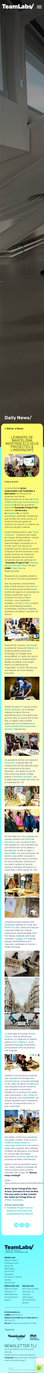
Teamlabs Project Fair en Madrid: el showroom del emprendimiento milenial (20, 1210)
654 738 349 (27, 1300)
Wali (27, 603)
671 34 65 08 (9, 1297)
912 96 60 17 (9, 1277)
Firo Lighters (20, 1042)
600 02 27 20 (9, 1320)
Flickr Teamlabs (14, 1200)
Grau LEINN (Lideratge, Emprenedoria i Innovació (22, 502)
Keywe (8, 565)
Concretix (10, 763)
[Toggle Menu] (39, 7)
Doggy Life (21, 938)
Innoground (32, 1084)
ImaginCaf (11, 513)
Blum (25, 565)
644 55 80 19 (17, 1315)
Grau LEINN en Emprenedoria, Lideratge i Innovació (21, 1143)
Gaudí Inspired (12, 1081)
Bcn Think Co (30, 1095)
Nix (19, 565)
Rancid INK (10, 853)
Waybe (34, 562)
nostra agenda (26, 1156)
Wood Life (10, 927)
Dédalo (30, 648)
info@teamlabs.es (12, 1312)
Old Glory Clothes (23, 776)
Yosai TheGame (13, 709)
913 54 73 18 (9, 1272)
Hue (14, 565)
